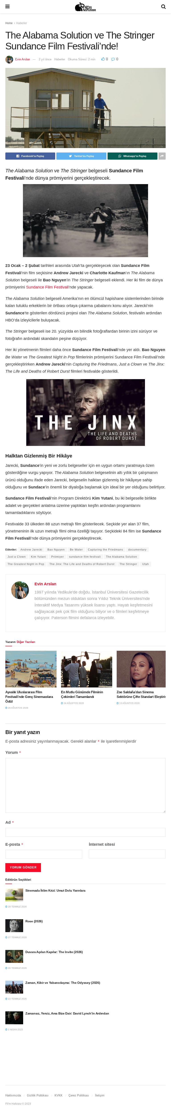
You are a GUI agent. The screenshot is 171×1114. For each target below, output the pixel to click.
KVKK (59, 1095)
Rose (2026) (34, 921)
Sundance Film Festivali (47, 287)
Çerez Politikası (79, 1095)
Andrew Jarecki (31, 549)
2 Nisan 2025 (15, 1029)
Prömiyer (57, 556)
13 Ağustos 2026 (129, 703)
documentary (137, 549)
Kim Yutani (38, 556)
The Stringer (128, 564)
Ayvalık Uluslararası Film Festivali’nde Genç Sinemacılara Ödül (29, 696)
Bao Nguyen (56, 549)
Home (9, 23)
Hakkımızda (13, 1095)
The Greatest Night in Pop (26, 564)
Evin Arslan (22, 59)
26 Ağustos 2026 (17, 708)
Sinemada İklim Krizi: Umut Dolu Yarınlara (55, 890)
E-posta (14, 844)
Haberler (21, 23)
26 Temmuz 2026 (17, 968)
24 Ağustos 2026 (73, 703)
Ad (9, 822)
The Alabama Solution (121, 556)
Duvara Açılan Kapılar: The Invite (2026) (54, 952)
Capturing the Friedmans (105, 549)
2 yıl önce (45, 59)
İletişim (99, 1095)
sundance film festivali (85, 556)
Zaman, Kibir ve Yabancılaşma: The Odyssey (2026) (62, 982)
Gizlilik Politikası (38, 1095)
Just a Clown (17, 556)
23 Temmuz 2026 (17, 999)
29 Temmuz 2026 (17, 906)
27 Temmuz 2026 (17, 937)
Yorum (13, 752)
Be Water (76, 549)
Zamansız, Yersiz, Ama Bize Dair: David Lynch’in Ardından (67, 1013)
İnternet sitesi (102, 844)
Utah (145, 564)
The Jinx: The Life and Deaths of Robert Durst (81, 564)
